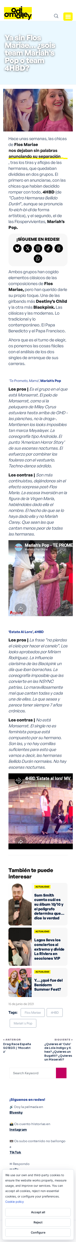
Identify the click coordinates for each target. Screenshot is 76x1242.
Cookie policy (14, 1201)
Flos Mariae (33, 1013)
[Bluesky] (17, 248)
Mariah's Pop (23, 1023)
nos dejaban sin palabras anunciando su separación (35, 153)
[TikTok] (48, 248)
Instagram (18, 1130)
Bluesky (16, 1113)
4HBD (55, 1013)
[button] (68, 16)
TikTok (15, 1152)
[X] (27, 248)
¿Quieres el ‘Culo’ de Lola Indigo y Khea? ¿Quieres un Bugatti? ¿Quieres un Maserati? (58, 1051)
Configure (38, 1232)
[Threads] (58, 248)
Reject (38, 1222)
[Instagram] (38, 248)
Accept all (38, 1212)
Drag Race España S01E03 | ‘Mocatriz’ (17, 1048)
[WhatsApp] (38, 258)
